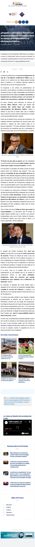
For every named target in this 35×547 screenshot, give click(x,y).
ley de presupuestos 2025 (15, 400)
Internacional (10, 515)
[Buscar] (23, 22)
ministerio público (17, 402)
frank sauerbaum (19, 398)
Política (21, 69)
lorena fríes (26, 400)
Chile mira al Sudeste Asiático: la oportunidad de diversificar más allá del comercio (20, 484)
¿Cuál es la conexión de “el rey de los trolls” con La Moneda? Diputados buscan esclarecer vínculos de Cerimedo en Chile (20, 474)
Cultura (8, 510)
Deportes (9, 512)
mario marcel (8, 402)
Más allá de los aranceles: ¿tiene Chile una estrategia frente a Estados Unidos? (19, 454)
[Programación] (19, 22)
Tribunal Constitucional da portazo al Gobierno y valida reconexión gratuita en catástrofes (19, 464)
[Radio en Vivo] (16, 22)
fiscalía (12, 398)
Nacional (14, 69)
